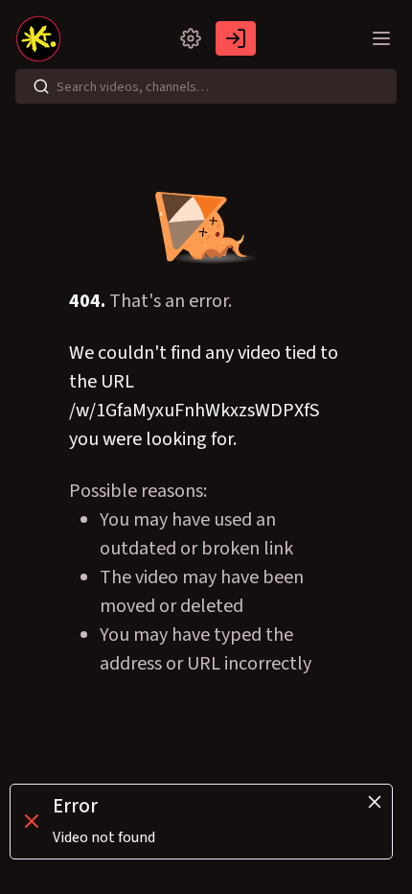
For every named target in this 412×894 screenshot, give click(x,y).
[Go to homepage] (42, 38)
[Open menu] (381, 38)
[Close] (374, 802)
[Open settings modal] (191, 38)
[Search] (41, 86)
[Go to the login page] (236, 38)
